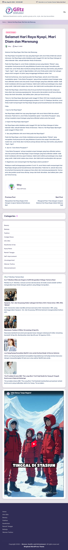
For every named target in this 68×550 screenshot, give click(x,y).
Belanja (6, 229)
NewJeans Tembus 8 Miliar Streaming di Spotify (21, 330)
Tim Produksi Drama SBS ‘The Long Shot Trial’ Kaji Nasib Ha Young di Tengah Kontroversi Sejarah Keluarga (31, 377)
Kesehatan (6, 523)
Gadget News (9, 237)
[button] (21, 189)
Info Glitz (7, 241)
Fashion (7, 233)
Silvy (19, 185)
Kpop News (8, 248)
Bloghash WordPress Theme (34, 547)
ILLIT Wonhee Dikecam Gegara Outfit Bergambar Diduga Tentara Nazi (29, 280)
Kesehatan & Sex (10, 245)
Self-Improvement (10, 256)
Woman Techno (9, 264)
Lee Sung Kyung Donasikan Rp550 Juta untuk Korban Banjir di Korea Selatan (31, 353)
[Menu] (64, 12)
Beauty (6, 225)
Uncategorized (9, 260)
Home (4, 512)
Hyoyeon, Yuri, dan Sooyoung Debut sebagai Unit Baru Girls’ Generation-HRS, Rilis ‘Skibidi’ (33, 304)
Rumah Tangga (10, 32)
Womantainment (10, 268)
